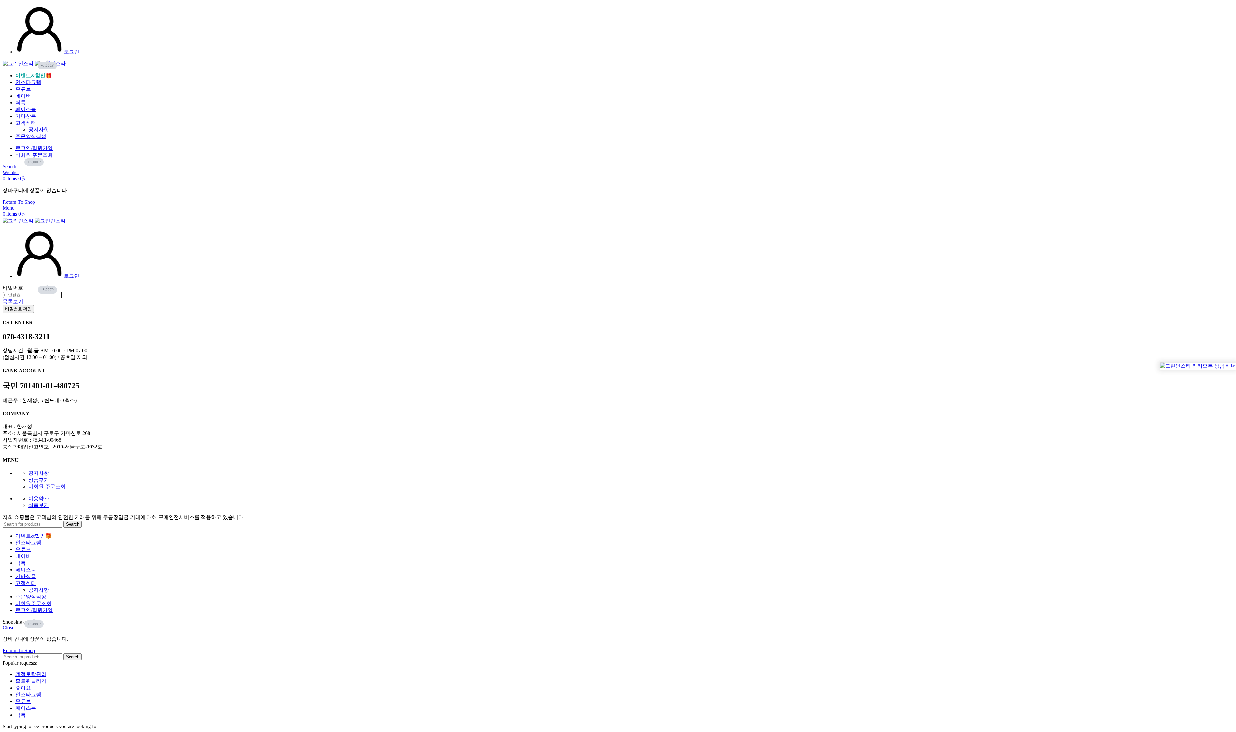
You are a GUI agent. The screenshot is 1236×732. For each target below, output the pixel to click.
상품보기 (38, 505)
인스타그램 (28, 694)
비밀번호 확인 (18, 308)
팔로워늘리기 (30, 681)
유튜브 (23, 701)
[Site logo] (19, 63)
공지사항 (38, 129)
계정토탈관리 (30, 674)
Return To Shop (19, 202)
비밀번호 (13, 288)
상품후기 (38, 480)
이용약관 (38, 498)
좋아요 (23, 687)
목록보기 (13, 301)
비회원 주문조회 (47, 486)
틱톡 (20, 715)
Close (8, 627)
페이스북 (25, 708)
